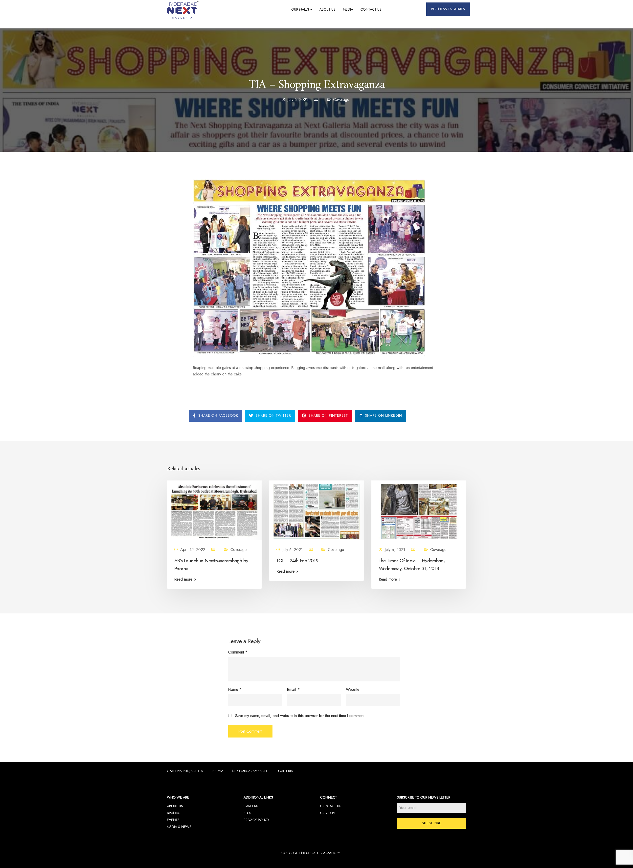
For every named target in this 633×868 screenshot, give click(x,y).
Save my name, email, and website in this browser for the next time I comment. (300, 716)
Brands (173, 813)
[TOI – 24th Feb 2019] (316, 511)
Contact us (371, 9)
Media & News (179, 827)
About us (327, 9)
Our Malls (300, 9)
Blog (248, 813)
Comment (238, 652)
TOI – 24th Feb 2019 (297, 560)
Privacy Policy (256, 820)
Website (352, 690)
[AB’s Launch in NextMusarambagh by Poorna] (214, 511)
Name (235, 690)
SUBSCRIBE (431, 823)
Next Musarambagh (249, 771)
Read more (183, 579)
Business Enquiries (448, 9)
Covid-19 (327, 813)
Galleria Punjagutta (185, 771)
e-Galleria (284, 771)
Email (293, 690)
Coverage (341, 99)
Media (348, 9)
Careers (251, 806)
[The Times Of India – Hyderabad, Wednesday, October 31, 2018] (418, 511)
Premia (217, 771)
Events (173, 820)
